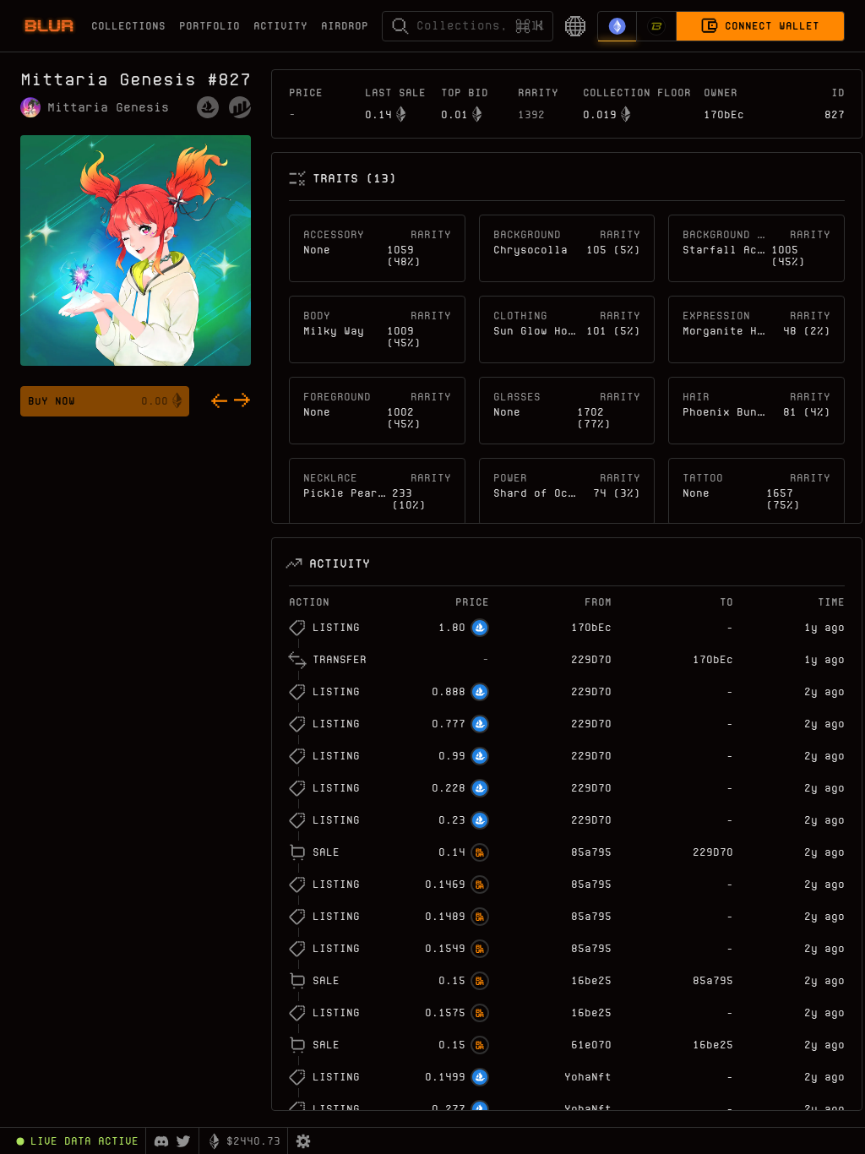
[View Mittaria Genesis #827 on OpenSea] (208, 107)
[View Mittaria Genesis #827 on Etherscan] (240, 107)
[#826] (218, 401)
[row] (567, 628)
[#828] (242, 401)
